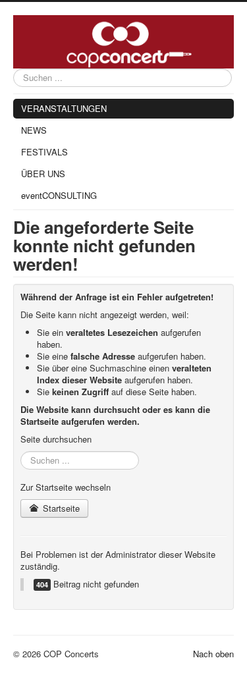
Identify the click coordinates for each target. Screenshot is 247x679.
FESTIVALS (44, 152)
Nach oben (213, 653)
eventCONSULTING (59, 195)
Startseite (60, 508)
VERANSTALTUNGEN (64, 108)
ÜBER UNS (43, 173)
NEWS (34, 130)
